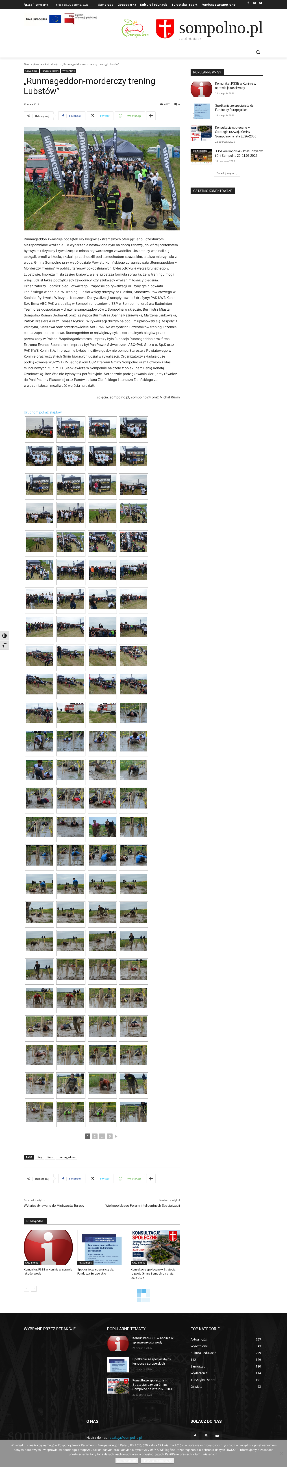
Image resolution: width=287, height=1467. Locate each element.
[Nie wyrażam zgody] (281, 1453)
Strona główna (33, 64)
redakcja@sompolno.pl (125, 1437)
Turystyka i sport (50, 70)
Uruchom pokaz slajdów (43, 412)
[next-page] (34, 1289)
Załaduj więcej (225, 173)
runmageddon (67, 1157)
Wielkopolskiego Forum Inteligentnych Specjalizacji (142, 1206)
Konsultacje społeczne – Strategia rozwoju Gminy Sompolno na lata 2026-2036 (153, 1273)
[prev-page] (26, 1289)
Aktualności (52, 64)
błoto (50, 1157)
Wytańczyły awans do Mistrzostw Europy (54, 1206)
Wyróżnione (68, 70)
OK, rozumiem (127, 1461)
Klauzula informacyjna (157, 1461)
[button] (257, 52)
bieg (39, 1157)
